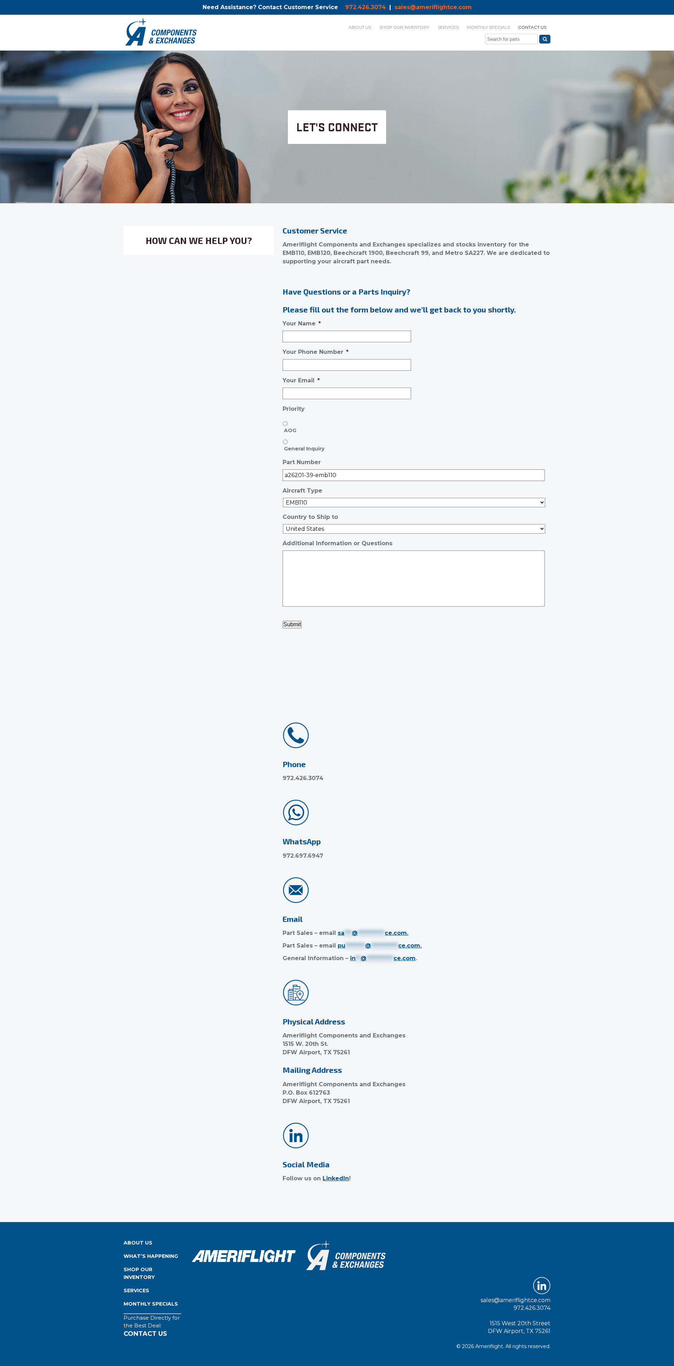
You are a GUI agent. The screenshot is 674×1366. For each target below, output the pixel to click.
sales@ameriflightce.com (433, 7)
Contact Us (145, 1334)
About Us (138, 1243)
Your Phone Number (316, 352)
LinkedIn (336, 1178)
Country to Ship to (310, 517)
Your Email (301, 380)
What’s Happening (151, 1256)
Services (136, 1290)
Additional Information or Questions (337, 543)
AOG (290, 430)
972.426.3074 (365, 7)
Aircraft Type (302, 490)
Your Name (302, 323)
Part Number (302, 462)
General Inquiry (304, 449)
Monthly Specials (151, 1304)
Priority (294, 408)
